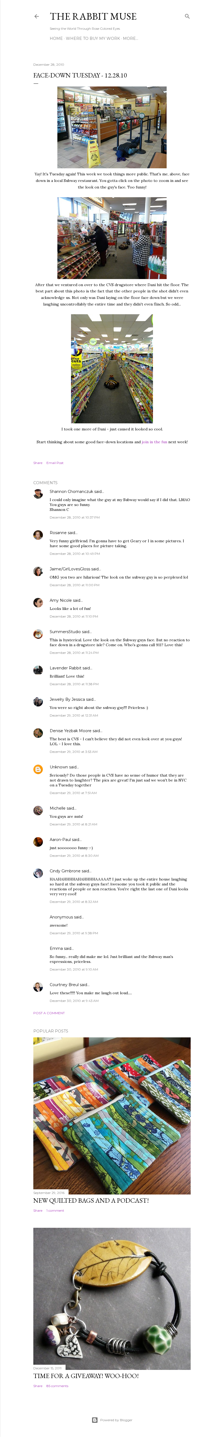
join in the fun (154, 441)
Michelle (58, 808)
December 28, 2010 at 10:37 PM (75, 517)
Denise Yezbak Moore (71, 730)
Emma (56, 948)
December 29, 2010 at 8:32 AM (74, 902)
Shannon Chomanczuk (71, 491)
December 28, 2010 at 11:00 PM (74, 585)
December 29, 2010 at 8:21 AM (73, 824)
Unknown (59, 767)
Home (56, 38)
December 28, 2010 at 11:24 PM (74, 653)
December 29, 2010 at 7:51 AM (73, 793)
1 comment (55, 1210)
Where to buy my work (93, 38)
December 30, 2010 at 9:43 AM (74, 1001)
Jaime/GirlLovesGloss (70, 569)
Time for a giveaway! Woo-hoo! (86, 1376)
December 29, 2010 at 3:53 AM (74, 752)
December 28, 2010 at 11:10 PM (74, 616)
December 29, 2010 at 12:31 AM (74, 715)
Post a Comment (49, 1013)
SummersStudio (65, 631)
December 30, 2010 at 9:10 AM (74, 969)
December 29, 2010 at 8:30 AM (74, 856)
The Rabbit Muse (93, 16)
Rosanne (58, 532)
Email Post (55, 463)
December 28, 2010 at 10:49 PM (75, 554)
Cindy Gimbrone (65, 871)
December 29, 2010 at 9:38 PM (74, 933)
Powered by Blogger (116, 1420)
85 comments (57, 1386)
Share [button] (37, 463)
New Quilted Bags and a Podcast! (91, 1200)
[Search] (187, 15)
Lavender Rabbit (65, 668)
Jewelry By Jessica (67, 699)
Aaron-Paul (60, 839)
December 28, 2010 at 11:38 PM (74, 684)
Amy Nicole (61, 600)
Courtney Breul (64, 984)
